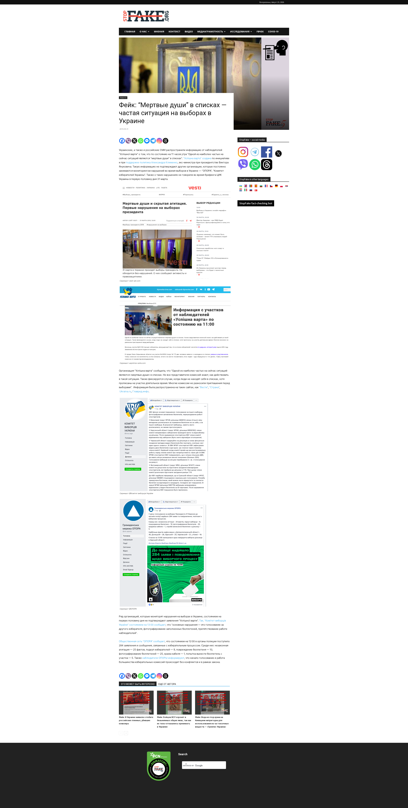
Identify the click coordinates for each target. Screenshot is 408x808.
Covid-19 (273, 31)
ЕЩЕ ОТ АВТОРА (167, 684)
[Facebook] (122, 141)
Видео (189, 31)
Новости (123, 97)
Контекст (174, 31)
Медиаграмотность (210, 31)
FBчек (260, 31)
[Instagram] (159, 141)
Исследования (239, 31)
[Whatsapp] (140, 141)
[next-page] (126, 733)
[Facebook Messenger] (147, 141)
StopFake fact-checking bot (255, 203)
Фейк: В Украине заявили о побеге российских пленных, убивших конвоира (136, 720)
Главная (129, 31)
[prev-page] (121, 733)
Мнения (159, 31)
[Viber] (128, 141)
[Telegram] (153, 141)
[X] (134, 141)
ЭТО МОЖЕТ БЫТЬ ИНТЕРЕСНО (138, 684)
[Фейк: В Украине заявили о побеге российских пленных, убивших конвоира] (136, 703)
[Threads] (165, 141)
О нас (143, 31)
